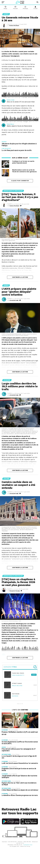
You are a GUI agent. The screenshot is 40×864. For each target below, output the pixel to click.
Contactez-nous (27, 844)
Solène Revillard (14, 25)
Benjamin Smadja (15, 591)
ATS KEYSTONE (14, 300)
